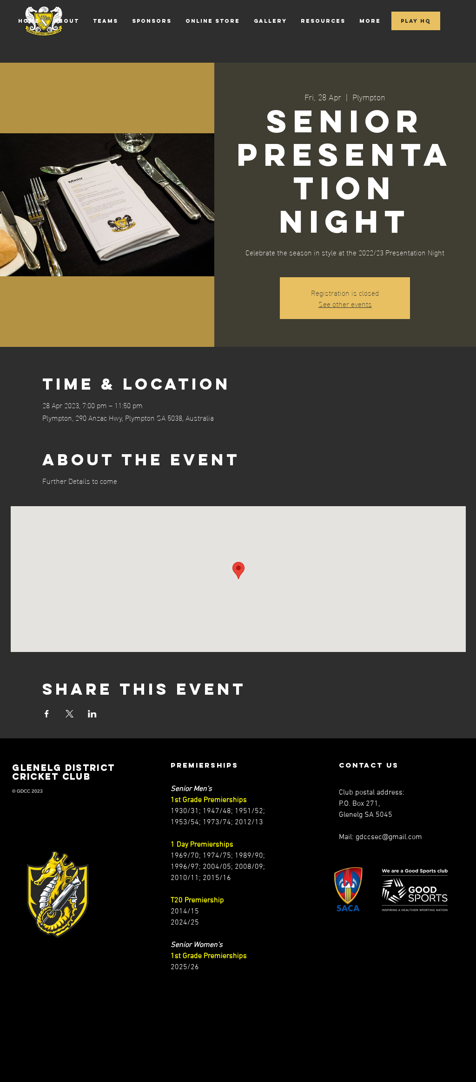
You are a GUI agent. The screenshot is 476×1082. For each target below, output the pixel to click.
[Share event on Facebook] (46, 713)
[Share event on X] (69, 713)
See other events (345, 303)
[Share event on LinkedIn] (92, 713)
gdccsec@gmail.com (389, 837)
